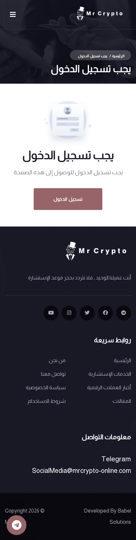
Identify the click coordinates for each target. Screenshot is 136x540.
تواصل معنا (53, 374)
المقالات (122, 401)
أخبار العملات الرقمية (109, 387)
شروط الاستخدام (47, 401)
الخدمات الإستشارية (109, 374)
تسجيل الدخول (67, 199)
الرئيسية (118, 56)
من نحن (57, 360)
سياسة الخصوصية (46, 387)
